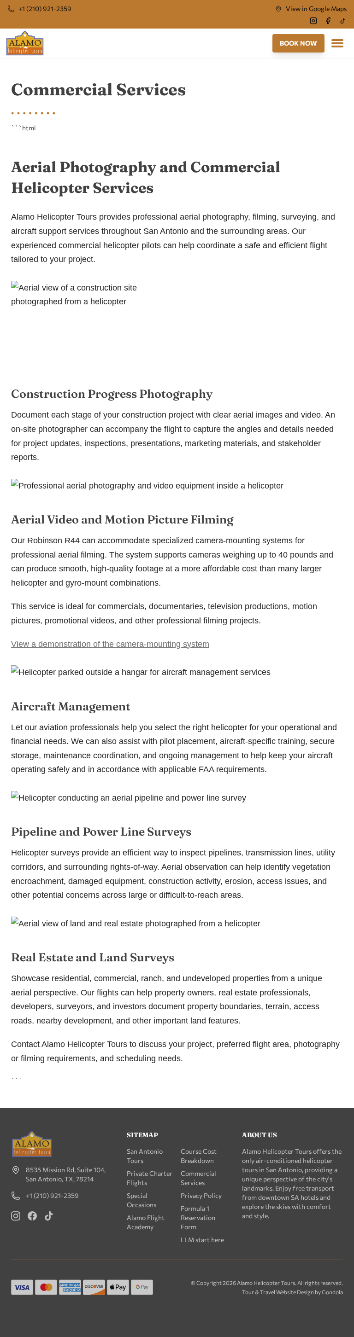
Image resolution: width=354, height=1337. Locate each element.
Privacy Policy (201, 1195)
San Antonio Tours (145, 1155)
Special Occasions (141, 1200)
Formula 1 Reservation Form (198, 1217)
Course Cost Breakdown (199, 1155)
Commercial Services (198, 1177)
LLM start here (202, 1240)
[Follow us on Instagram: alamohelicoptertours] (15, 1216)
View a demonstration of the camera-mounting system (110, 644)
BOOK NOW (298, 43)
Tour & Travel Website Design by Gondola (292, 1292)
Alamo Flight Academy (146, 1222)
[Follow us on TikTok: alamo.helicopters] (48, 1216)
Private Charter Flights (149, 1177)
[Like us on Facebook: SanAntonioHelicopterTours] (32, 1216)
